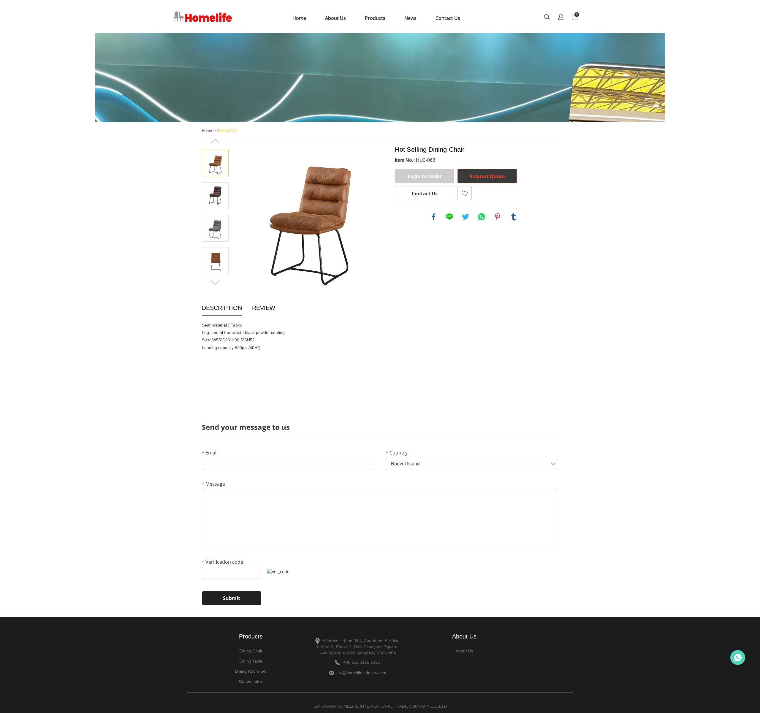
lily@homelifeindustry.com (362, 672)
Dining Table (250, 661)
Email (210, 452)
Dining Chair (227, 131)
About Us (335, 18)
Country (397, 452)
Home (299, 18)
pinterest (497, 216)
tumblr (513, 216)
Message (213, 484)
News (410, 18)
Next (215, 282)
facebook (433, 216)
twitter (465, 216)
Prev (215, 141)
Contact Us (448, 18)
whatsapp (481, 216)
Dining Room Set (251, 671)
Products (375, 18)
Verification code (222, 562)
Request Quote (487, 176)
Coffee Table (251, 681)
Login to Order (425, 176)
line (449, 216)
